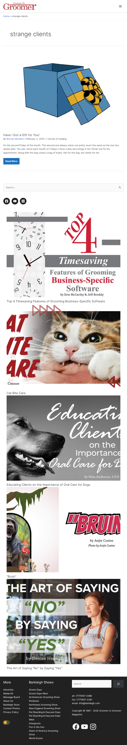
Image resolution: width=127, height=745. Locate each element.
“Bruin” (11, 576)
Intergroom (35, 723)
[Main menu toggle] (120, 6)
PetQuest (34, 701)
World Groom (36, 738)
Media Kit (8, 693)
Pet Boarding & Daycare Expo (44, 712)
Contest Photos (11, 708)
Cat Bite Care (16, 393)
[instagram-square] (23, 201)
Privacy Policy (11, 712)
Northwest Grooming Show (43, 704)
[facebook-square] (7, 201)
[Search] (118, 684)
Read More (11, 162)
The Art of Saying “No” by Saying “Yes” (34, 668)
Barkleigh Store (11, 704)
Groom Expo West (38, 693)
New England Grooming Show (44, 708)
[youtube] (15, 201)
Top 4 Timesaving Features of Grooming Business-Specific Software (56, 301)
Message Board (11, 697)
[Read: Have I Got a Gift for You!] (63, 92)
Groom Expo (35, 689)
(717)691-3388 (84, 695)
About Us (8, 701)
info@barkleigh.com (89, 703)
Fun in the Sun (36, 727)
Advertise (8, 689)
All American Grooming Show (44, 697)
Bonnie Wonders (15, 139)
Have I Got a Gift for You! (21, 135)
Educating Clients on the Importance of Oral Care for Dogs (48, 484)
